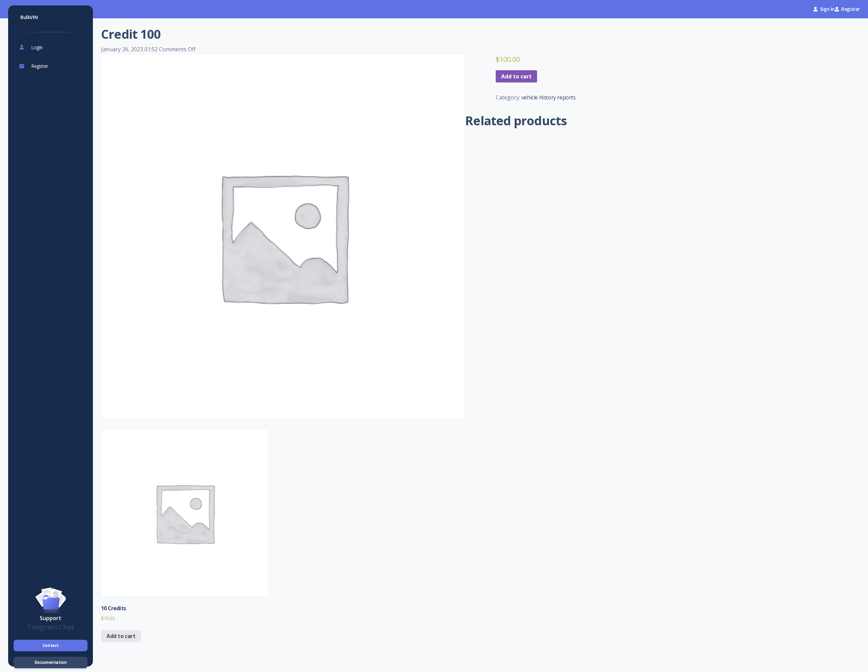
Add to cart (516, 76)
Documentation (51, 662)
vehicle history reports (548, 97)
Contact (50, 645)
